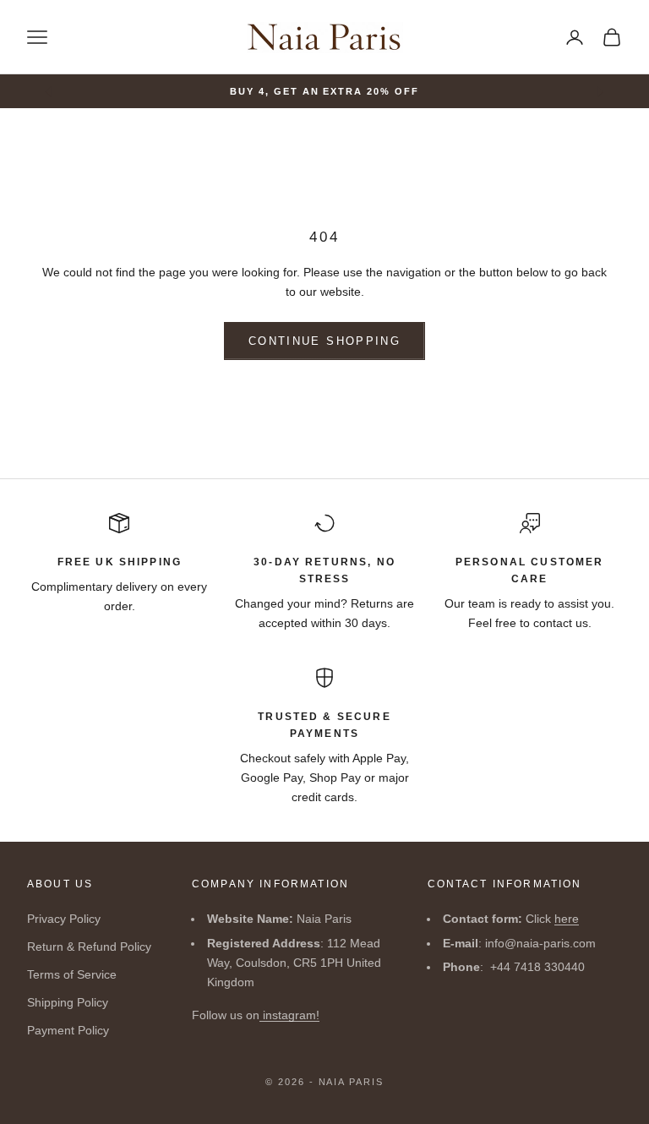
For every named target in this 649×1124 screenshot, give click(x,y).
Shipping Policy (67, 1002)
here (566, 918)
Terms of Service (72, 974)
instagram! (289, 1015)
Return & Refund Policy (89, 946)
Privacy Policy (64, 918)
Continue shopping (324, 341)
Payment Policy (68, 1030)
